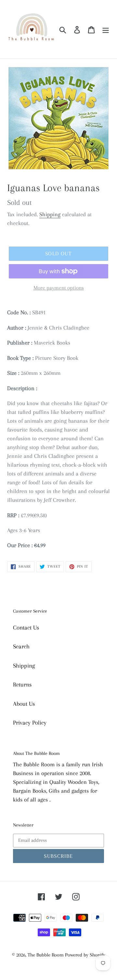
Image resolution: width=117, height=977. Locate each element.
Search (21, 646)
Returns (22, 684)
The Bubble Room (46, 955)
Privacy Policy (29, 722)
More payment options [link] (58, 288)
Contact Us (26, 627)
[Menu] (105, 29)
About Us (24, 704)
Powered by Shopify (85, 955)
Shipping (49, 214)
